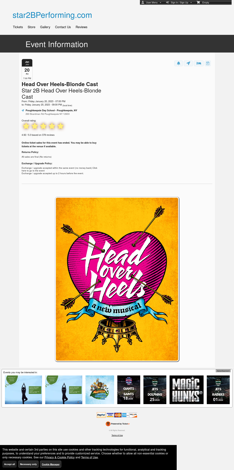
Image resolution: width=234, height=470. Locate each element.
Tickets (18, 27)
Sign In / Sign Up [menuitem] (179, 2)
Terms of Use (117, 435)
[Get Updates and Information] (178, 63)
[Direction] (188, 63)
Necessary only (28, 464)
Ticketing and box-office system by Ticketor (117, 424)
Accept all (9, 464)
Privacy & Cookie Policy (59, 457)
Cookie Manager (51, 464)
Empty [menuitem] (204, 2)
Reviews (81, 27)
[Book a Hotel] (199, 63)
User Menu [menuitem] (151, 2)
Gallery (45, 27)
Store (31, 27)
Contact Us (63, 27)
